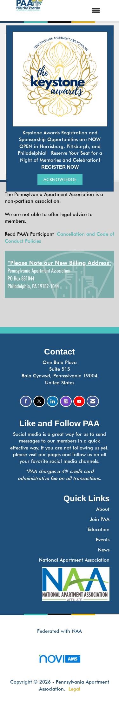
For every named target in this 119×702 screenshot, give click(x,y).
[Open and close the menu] (78, 10)
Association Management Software (60, 666)
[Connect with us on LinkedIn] (52, 401)
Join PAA (99, 519)
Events (102, 540)
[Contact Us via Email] (93, 401)
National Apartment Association (74, 560)
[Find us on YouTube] (79, 401)
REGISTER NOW (60, 167)
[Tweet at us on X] (39, 401)
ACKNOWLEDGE (59, 179)
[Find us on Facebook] (26, 401)
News (103, 550)
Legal (74, 689)
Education (98, 529)
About (102, 509)
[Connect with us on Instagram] (66, 401)
